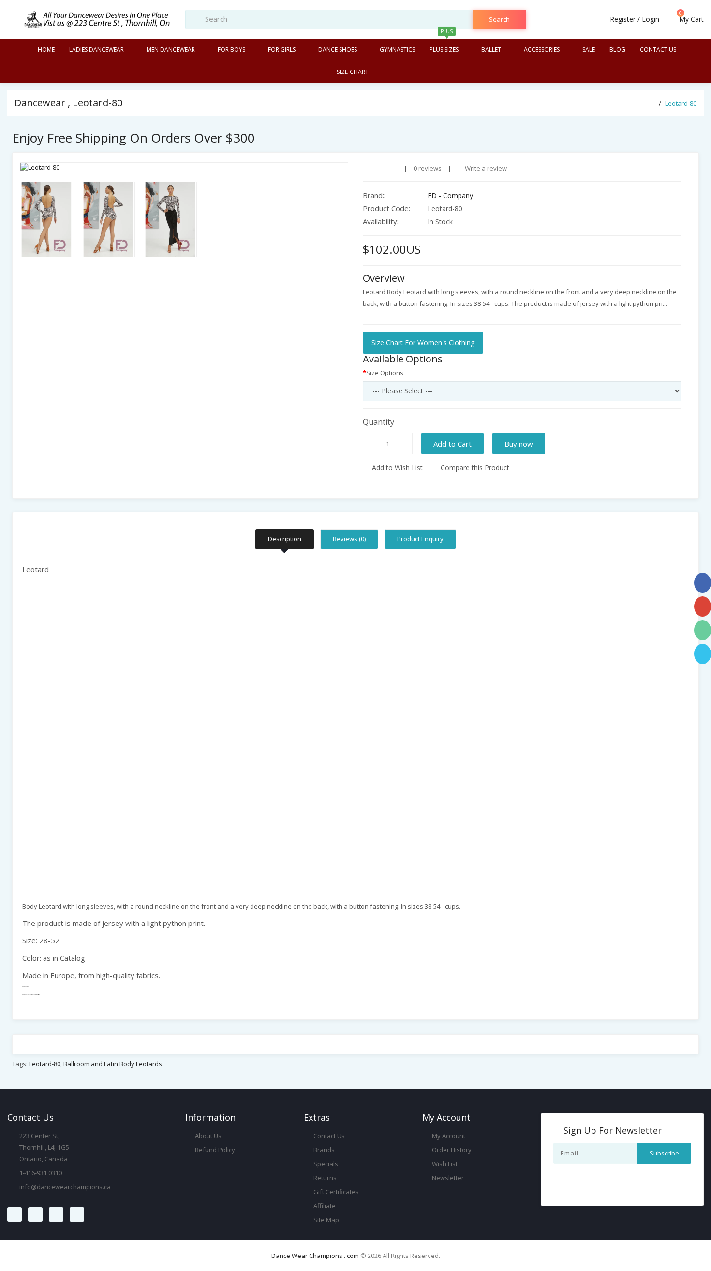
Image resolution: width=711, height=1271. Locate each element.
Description (284, 538)
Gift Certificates (335, 1191)
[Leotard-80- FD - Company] (184, 167)
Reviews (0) (349, 538)
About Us (207, 1135)
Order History (451, 1149)
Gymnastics (397, 49)
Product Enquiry (420, 538)
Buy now (518, 443)
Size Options (384, 372)
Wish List (444, 1163)
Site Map (325, 1219)
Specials (325, 1163)
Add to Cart (452, 443)
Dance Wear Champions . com (315, 1255)
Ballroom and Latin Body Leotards (112, 1063)
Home (46, 49)
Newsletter (447, 1177)
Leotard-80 (680, 103)
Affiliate (324, 1205)
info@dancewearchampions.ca (65, 1187)
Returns (324, 1177)
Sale (588, 49)
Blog (617, 49)
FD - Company (450, 195)
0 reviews (428, 168)
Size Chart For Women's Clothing (422, 342)
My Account (447, 1135)
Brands (323, 1149)
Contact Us (328, 1135)
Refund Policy (214, 1149)
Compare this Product (474, 467)
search (499, 19)
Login (650, 19)
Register (623, 19)
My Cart (690, 19)
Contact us (658, 49)
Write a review (485, 168)
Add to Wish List (396, 467)
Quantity (378, 422)
